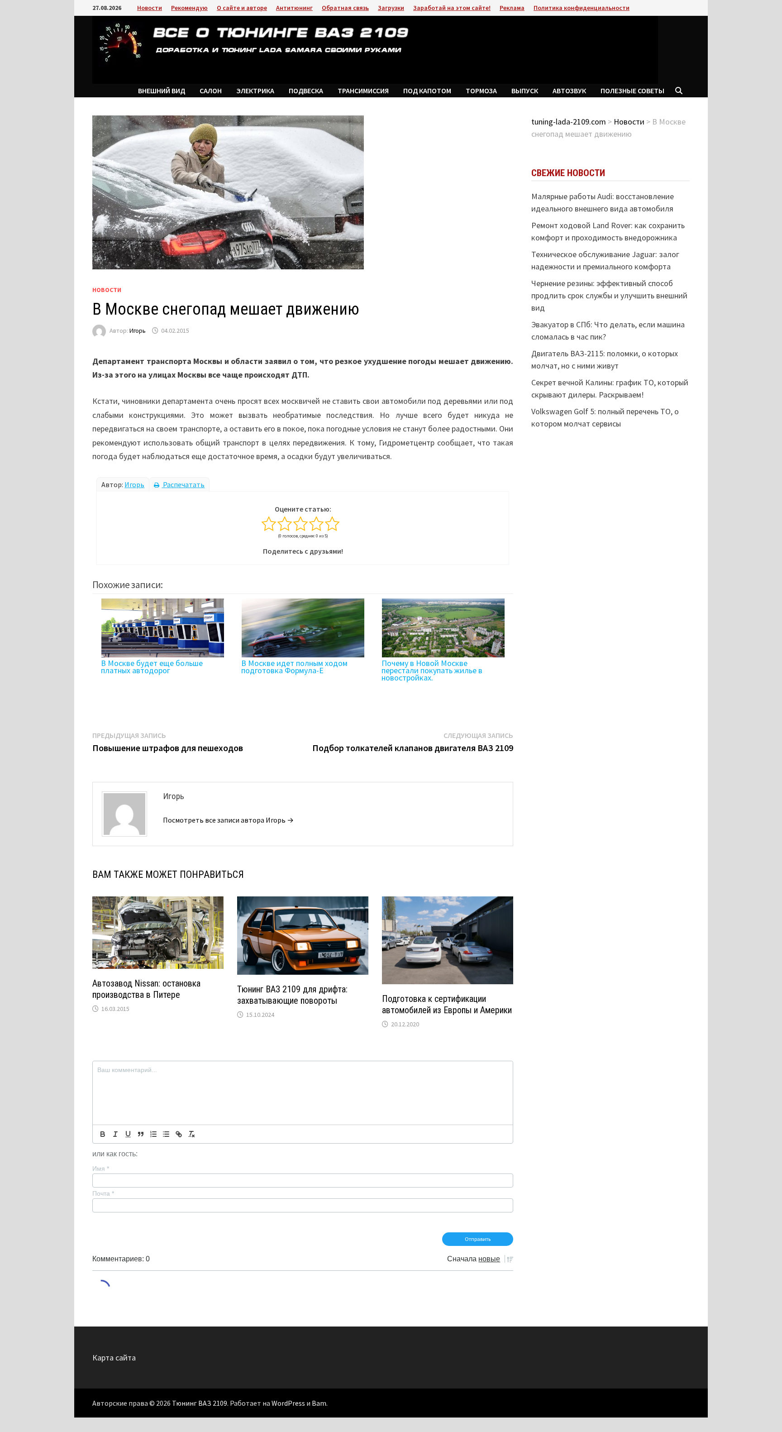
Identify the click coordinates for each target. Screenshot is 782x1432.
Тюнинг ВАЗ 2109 (199, 1403)
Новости (149, 8)
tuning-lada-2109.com (568, 121)
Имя (100, 1168)
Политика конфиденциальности (581, 8)
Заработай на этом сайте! (452, 8)
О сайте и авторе (242, 8)
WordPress (288, 1403)
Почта (103, 1193)
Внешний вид (161, 90)
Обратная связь (345, 8)
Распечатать (183, 484)
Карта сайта (114, 1357)
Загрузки (391, 8)
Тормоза (481, 90)
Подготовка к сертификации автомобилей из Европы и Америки (447, 1004)
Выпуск (524, 90)
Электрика (255, 90)
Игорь (137, 330)
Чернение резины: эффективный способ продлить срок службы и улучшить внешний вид (609, 295)
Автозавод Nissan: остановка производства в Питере (146, 989)
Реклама (512, 8)
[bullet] (166, 1134)
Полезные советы (632, 90)
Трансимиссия (363, 90)
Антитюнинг (294, 8)
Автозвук (569, 90)
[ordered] (153, 1134)
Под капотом (427, 90)
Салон (211, 90)
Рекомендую (189, 8)
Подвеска (306, 90)
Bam (319, 1403)
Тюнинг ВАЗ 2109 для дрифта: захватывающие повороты (292, 995)
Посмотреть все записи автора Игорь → (228, 819)
